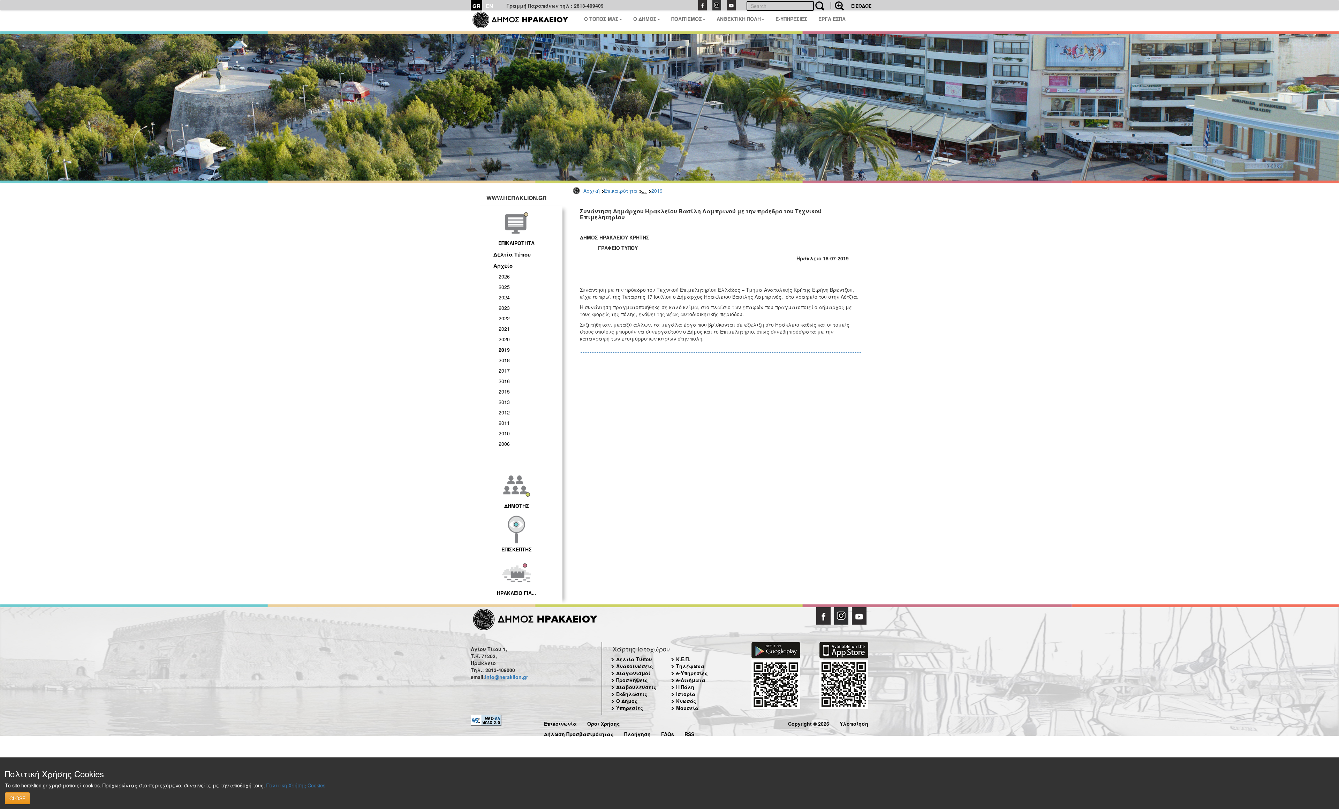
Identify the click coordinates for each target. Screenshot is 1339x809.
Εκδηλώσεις (632, 693)
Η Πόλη (685, 687)
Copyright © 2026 (808, 722)
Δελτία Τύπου (512, 254)
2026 (504, 276)
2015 (504, 391)
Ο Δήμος (627, 700)
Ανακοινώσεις (634, 666)
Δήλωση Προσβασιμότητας (579, 733)
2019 (657, 190)
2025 (504, 286)
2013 (504, 401)
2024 (504, 297)
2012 (504, 412)
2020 (504, 339)
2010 (504, 433)
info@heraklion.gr (506, 676)
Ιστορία (686, 693)
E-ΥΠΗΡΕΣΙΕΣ (791, 18)
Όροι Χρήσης (603, 722)
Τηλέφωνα (690, 666)
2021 (504, 328)
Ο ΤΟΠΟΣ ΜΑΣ (601, 18)
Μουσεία (687, 707)
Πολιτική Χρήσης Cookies (295, 785)
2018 (504, 360)
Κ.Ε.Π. (683, 659)
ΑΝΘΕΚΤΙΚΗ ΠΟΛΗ (739, 18)
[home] (524, 20)
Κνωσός (686, 700)
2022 (504, 318)
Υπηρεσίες (629, 707)
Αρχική (591, 190)
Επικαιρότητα (620, 190)
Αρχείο (503, 265)
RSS (689, 733)
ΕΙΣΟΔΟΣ (861, 5)
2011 (504, 422)
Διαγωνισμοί (633, 673)
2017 (504, 370)
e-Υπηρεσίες (692, 673)
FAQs (667, 733)
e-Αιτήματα (690, 680)
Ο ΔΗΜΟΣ (645, 18)
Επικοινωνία (560, 722)
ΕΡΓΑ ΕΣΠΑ (832, 18)
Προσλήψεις (632, 680)
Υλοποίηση (854, 722)
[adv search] (837, 5)
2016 (504, 380)
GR (476, 6)
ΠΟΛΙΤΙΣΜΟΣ (686, 18)
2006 (504, 443)
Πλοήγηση (637, 733)
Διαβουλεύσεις (636, 687)
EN (489, 6)
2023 (504, 307)
